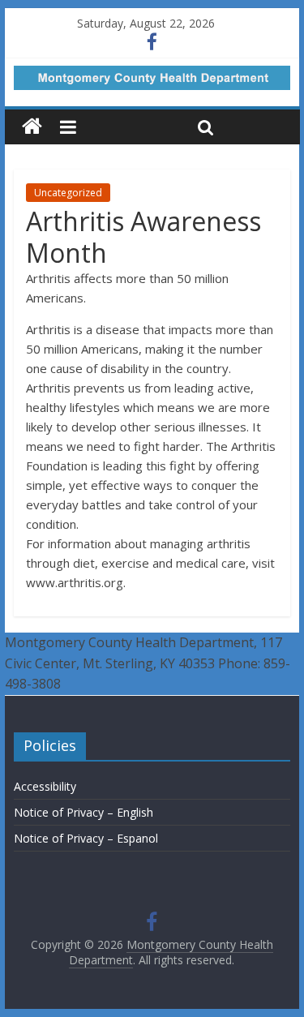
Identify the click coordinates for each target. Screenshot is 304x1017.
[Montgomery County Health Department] (32, 126)
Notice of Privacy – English (83, 812)
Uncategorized (68, 193)
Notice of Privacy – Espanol (86, 838)
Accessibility (45, 786)
